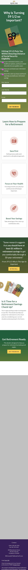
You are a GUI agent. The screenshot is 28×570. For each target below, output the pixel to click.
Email (3, 97)
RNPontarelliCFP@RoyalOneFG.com (14, 556)
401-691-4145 (15, 545)
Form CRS (7, 560)
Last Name (5, 90)
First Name (5, 82)
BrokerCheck (16, 564)
